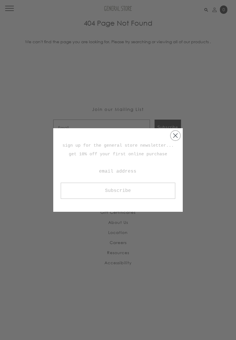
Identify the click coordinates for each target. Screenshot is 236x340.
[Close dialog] (175, 136)
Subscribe (118, 190)
